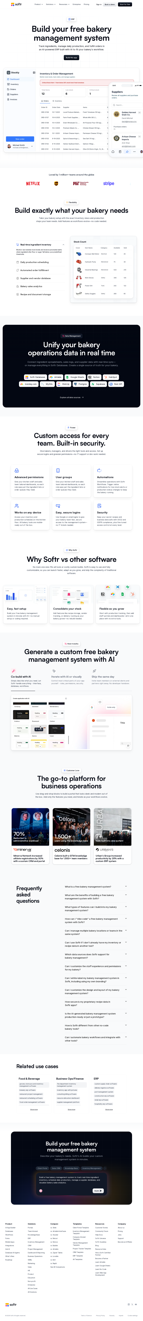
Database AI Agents (12, 1253)
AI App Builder (10, 1228)
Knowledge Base (34, 1235)
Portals (30, 1228)
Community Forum (101, 1231)
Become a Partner (101, 1258)
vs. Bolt (53, 1260)
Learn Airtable (100, 1262)
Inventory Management (36, 1242)
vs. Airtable (54, 1249)
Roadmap (8, 1260)
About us (121, 1228)
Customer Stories (101, 1228)
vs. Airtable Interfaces (58, 1231)
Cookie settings (133, 1315)
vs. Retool (54, 1238)
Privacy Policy (100, 1315)
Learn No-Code (100, 1269)
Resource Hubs (100, 1249)
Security (111, 1315)
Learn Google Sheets (102, 1266)
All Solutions (32, 1292)
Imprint (121, 1315)
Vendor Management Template (80, 1244)
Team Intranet (33, 1231)
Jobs (119, 1235)
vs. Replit (53, 1263)
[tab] (40, 249)
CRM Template (78, 1252)
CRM (29, 1245)
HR (29, 1270)
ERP (29, 1238)
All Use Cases (32, 1288)
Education (31, 1278)
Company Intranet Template (79, 1238)
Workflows (9, 1235)
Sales (30, 1267)
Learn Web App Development (100, 1274)
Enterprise (77, 4)
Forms (7, 1238)
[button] (38, 4)
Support (121, 1238)
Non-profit (32, 1281)
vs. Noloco (54, 1242)
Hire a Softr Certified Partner (102, 1254)
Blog (97, 1245)
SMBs (30, 1260)
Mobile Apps (9, 1242)
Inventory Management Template (81, 1232)
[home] (16, 4)
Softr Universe (100, 1238)
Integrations (9, 1245)
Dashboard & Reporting (36, 1253)
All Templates (77, 1259)
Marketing (31, 1263)
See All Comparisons (57, 1267)
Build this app (71, 57)
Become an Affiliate (125, 1242)
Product (31, 1274)
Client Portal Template (81, 1228)
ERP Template (78, 1256)
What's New (9, 1256)
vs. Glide (53, 1228)
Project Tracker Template (82, 1249)
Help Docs (99, 1235)
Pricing (86, 4)
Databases (9, 1231)
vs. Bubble (54, 1245)
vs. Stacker (54, 1235)
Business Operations (35, 1256)
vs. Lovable (54, 1256)
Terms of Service (86, 1315)
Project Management (35, 1249)
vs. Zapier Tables (56, 1253)
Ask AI (7, 1249)
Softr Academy (100, 1242)
